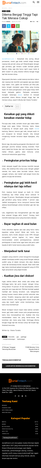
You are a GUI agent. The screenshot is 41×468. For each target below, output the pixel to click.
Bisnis (10, 8)
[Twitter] (9, 26)
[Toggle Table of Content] (16, 106)
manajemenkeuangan (9, 339)
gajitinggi (23, 337)
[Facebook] (4, 26)
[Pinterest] (13, 26)
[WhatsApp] (18, 26)
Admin (8, 21)
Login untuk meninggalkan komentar (20, 366)
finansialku (11, 337)
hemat (37, 129)
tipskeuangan (21, 339)
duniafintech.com (8, 59)
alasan (20, 95)
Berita (8, 11)
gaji (18, 337)
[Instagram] (19, 396)
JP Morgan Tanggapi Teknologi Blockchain (9, 348)
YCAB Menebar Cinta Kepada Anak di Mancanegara (32, 349)
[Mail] (22, 396)
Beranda (4, 8)
